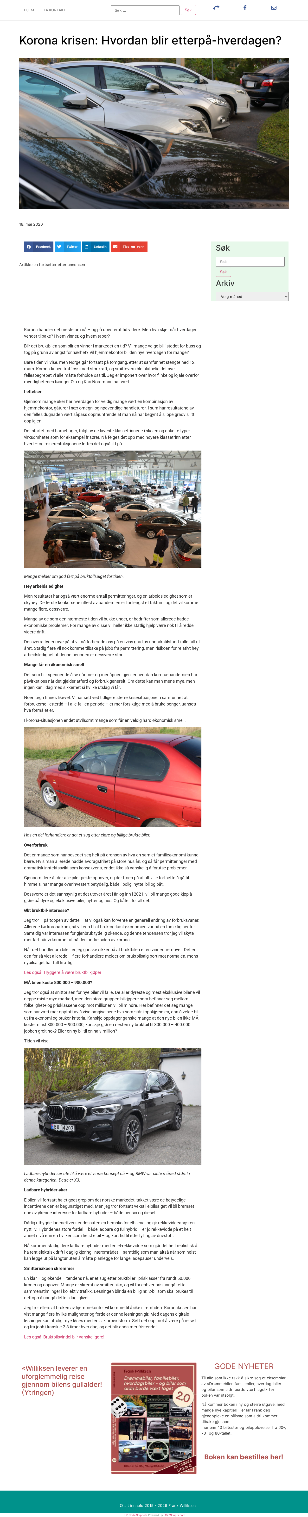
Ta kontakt (55, 10)
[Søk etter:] (145, 10)
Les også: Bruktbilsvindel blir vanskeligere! (64, 1336)
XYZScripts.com (175, 1515)
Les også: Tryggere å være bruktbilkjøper (62, 972)
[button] (38, 246)
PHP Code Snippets (135, 1515)
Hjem (29, 10)
